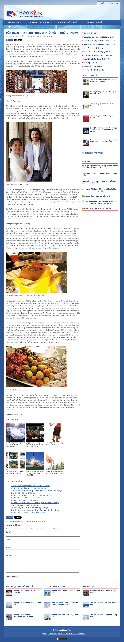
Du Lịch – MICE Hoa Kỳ (93, 22)
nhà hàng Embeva (27, 521)
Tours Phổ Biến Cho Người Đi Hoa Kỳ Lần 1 (99, 37)
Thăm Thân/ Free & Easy (92, 66)
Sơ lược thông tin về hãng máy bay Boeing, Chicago (29, 508)
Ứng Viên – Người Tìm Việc (97, 196)
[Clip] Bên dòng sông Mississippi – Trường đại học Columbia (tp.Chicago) (36, 491)
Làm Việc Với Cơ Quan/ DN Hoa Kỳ (96, 59)
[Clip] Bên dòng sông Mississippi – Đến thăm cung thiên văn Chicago (35, 510)
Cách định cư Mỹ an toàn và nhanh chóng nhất (99, 174)
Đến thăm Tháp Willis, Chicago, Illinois (24, 500)
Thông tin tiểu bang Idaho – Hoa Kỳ (27, 603)
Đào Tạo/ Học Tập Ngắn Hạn (94, 70)
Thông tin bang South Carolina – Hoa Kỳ (27, 591)
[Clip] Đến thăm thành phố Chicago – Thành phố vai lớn (30, 486)
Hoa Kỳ (101, 3)
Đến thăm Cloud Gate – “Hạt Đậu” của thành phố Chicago (31, 495)
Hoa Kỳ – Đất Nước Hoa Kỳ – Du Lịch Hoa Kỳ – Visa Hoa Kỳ (64, 634)
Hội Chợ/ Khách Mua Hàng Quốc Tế (96, 52)
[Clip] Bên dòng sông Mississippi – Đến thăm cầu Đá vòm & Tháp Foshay (104, 129)
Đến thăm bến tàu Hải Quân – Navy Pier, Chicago (28, 512)
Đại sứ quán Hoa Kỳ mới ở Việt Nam (103, 591)
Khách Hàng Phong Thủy (97, 209)
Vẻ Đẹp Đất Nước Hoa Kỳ (67, 22)
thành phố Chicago (39, 521)
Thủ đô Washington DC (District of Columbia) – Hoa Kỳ (65, 603)
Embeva (17, 521)
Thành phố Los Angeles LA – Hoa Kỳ (66, 591)
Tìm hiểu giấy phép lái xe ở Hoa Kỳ (103, 104)
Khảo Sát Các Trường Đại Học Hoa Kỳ (97, 55)
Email (8, 540)
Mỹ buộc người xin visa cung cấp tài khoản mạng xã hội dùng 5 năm (100, 166)
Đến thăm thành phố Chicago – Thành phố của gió (28, 488)
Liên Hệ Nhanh (113, 3)
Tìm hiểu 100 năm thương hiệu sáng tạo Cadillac (103, 80)
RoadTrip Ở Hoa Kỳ (90, 63)
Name (8, 532)
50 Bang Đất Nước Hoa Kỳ (41, 22)
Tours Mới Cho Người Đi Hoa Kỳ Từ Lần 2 (99, 41)
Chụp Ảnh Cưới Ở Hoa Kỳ (93, 48)
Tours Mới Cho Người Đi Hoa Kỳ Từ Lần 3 (99, 44)
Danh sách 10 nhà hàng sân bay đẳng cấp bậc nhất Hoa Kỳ (103, 140)
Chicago (39, 44)
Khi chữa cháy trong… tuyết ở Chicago (24, 505)
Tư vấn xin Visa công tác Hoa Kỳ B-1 (103, 615)
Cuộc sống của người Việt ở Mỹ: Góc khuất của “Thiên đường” (100, 182)
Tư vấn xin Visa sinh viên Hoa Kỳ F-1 (104, 603)
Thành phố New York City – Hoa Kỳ (65, 615)
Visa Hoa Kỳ (12, 27)
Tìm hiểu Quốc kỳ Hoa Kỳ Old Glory (102, 116)
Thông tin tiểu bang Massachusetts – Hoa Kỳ (24, 615)
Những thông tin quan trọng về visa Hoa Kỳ (103, 92)
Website (8, 547)
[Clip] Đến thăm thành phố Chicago (23, 493)
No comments (49, 36)
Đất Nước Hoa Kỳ (15, 22)
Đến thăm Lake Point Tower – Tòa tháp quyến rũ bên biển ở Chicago (35, 503)
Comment (9, 555)
